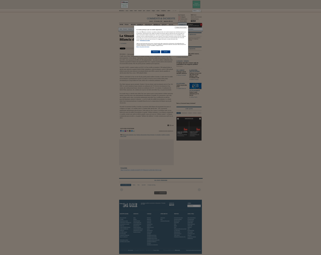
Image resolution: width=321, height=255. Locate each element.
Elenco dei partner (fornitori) (142, 46)
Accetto (166, 51)
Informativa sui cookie (145, 40)
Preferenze (155, 51)
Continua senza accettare (181, 27)
